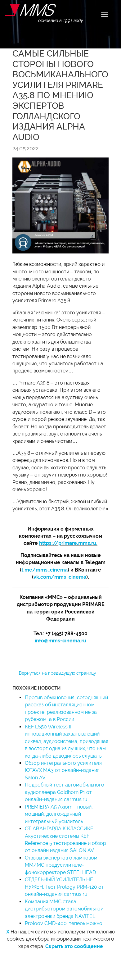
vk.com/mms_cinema (60, 577)
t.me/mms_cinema (44, 570)
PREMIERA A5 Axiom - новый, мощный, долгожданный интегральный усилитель (59, 814)
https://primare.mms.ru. (68, 543)
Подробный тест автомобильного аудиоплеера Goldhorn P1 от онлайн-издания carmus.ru (64, 792)
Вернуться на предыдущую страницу (57, 673)
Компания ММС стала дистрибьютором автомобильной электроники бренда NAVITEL (64, 909)
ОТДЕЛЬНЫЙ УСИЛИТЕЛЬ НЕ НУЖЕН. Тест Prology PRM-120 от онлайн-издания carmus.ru (64, 887)
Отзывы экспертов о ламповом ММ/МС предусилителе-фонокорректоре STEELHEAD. (61, 865)
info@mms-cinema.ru (60, 641)
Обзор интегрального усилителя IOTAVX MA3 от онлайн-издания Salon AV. (63, 770)
